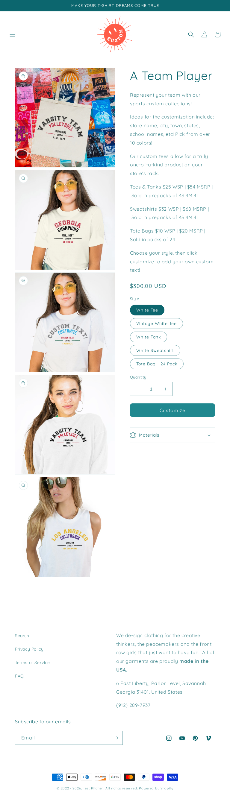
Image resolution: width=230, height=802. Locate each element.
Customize (172, 410)
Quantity (138, 377)
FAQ (19, 676)
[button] (12, 34)
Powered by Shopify (156, 788)
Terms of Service (32, 662)
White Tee (147, 310)
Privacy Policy (29, 649)
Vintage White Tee (156, 323)
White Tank (148, 337)
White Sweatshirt (155, 350)
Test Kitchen (93, 788)
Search (22, 635)
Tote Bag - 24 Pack (156, 364)
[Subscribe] (115, 738)
